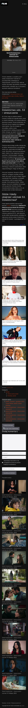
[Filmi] (4, 4)
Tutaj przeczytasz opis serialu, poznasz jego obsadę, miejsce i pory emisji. (13, 96)
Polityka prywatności (16, 703)
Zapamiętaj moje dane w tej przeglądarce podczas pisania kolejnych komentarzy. (12, 462)
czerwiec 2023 (10, 387)
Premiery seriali (12, 396)
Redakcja (4, 703)
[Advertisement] (14, 21)
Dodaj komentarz (8, 425)
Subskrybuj (15, 428)
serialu (9, 205)
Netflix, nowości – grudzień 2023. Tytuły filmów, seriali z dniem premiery (15, 403)
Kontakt (9, 703)
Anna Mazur (9, 60)
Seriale (7, 392)
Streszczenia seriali (13, 394)
